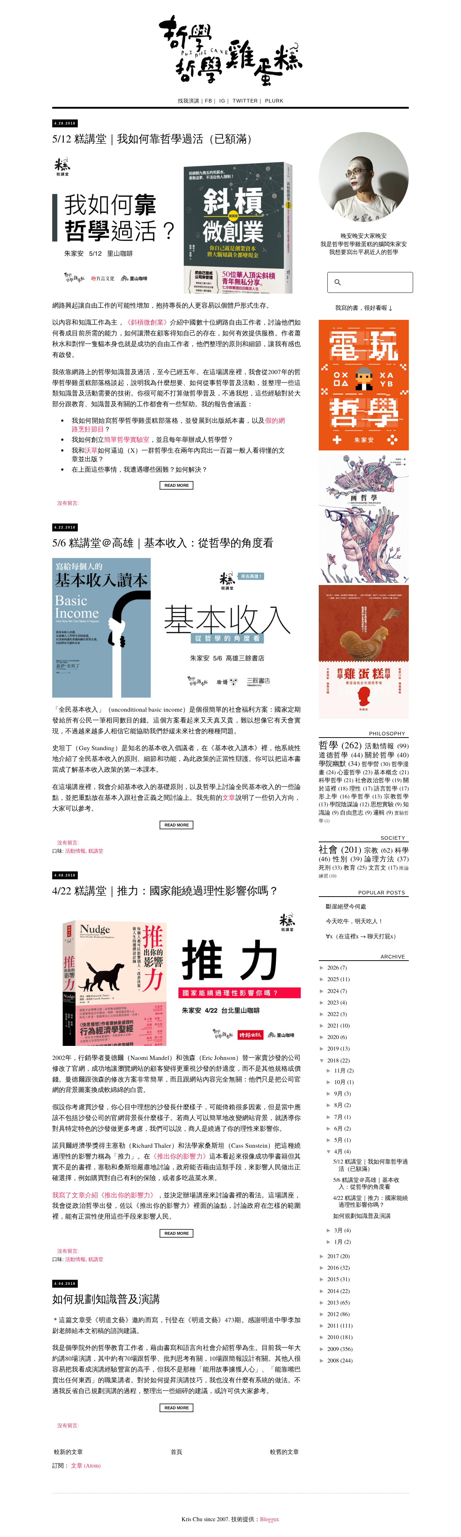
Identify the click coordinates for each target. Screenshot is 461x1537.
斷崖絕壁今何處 (346, 906)
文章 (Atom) (85, 1465)
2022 (333, 1013)
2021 (333, 1025)
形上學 (328, 796)
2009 (333, 1348)
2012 (333, 1314)
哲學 (329, 745)
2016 (333, 1267)
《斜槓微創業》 (147, 322)
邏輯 (379, 812)
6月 (339, 1128)
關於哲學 (380, 754)
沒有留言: (68, 502)
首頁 (176, 1451)
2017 (333, 1256)
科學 (402, 849)
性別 (340, 858)
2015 (333, 1279)
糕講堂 (95, 850)
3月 (339, 1230)
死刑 (325, 867)
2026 (333, 967)
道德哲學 (334, 754)
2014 (333, 1291)
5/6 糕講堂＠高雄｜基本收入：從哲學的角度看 (163, 542)
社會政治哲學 (373, 780)
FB (208, 101)
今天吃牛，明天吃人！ (355, 921)
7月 (339, 1116)
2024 (333, 990)
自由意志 (351, 812)
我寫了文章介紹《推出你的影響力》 (104, 1195)
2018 (333, 1060)
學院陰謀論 (344, 804)
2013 (333, 1302)
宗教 (371, 849)
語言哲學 (386, 788)
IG (222, 101)
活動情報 (75, 850)
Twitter (245, 101)
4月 (339, 1151)
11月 (340, 1070)
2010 (333, 1337)
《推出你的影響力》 (179, 1156)
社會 (328, 849)
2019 (333, 1048)
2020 (333, 1036)
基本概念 (386, 772)
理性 (355, 788)
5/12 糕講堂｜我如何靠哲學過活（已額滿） (155, 138)
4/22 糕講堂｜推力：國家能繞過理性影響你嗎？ (165, 890)
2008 (333, 1360)
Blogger (269, 1519)
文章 (228, 797)
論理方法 (379, 858)
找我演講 (189, 101)
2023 (333, 1002)
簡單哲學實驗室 (126, 439)
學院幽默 (332, 763)
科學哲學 (331, 780)
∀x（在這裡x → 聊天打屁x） (362, 936)
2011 (333, 1325)
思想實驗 (382, 804)
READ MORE (177, 485)
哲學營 (370, 763)
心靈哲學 (349, 772)
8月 (339, 1104)
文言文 (377, 867)
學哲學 (360, 796)
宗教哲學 (396, 796)
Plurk (274, 101)
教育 (349, 867)
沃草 (91, 450)
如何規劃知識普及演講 (106, 1298)
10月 (340, 1081)
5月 (339, 1139)
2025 (333, 979)
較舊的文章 (284, 1451)
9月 (339, 1093)
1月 (339, 1241)
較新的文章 (68, 1451)
